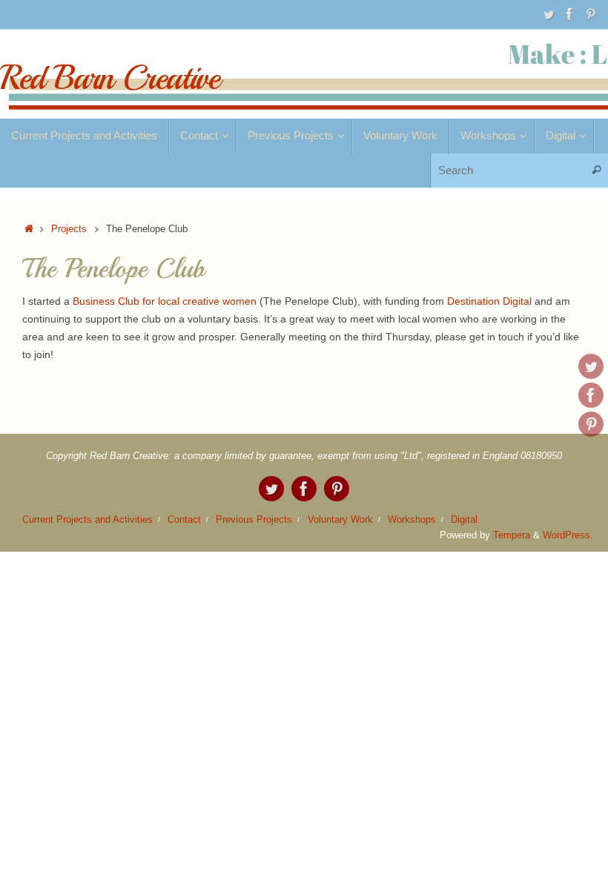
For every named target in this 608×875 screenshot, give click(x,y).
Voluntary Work (340, 520)
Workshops (412, 520)
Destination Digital (491, 301)
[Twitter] (548, 14)
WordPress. (568, 535)
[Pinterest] (590, 14)
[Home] (29, 229)
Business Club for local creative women (165, 301)
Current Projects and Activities (87, 520)
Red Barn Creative (109, 78)
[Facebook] (569, 14)
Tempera (511, 535)
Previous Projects (254, 520)
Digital (464, 520)
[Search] (596, 170)
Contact (184, 520)
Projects (69, 229)
